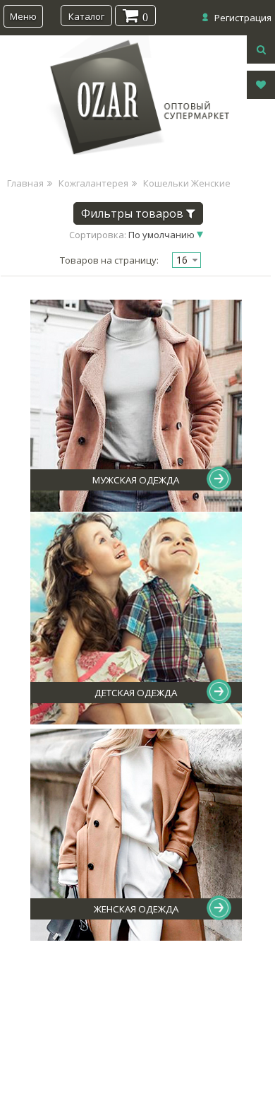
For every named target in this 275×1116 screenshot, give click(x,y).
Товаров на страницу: (109, 260)
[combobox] (186, 260)
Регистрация (242, 17)
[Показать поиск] (261, 49)
